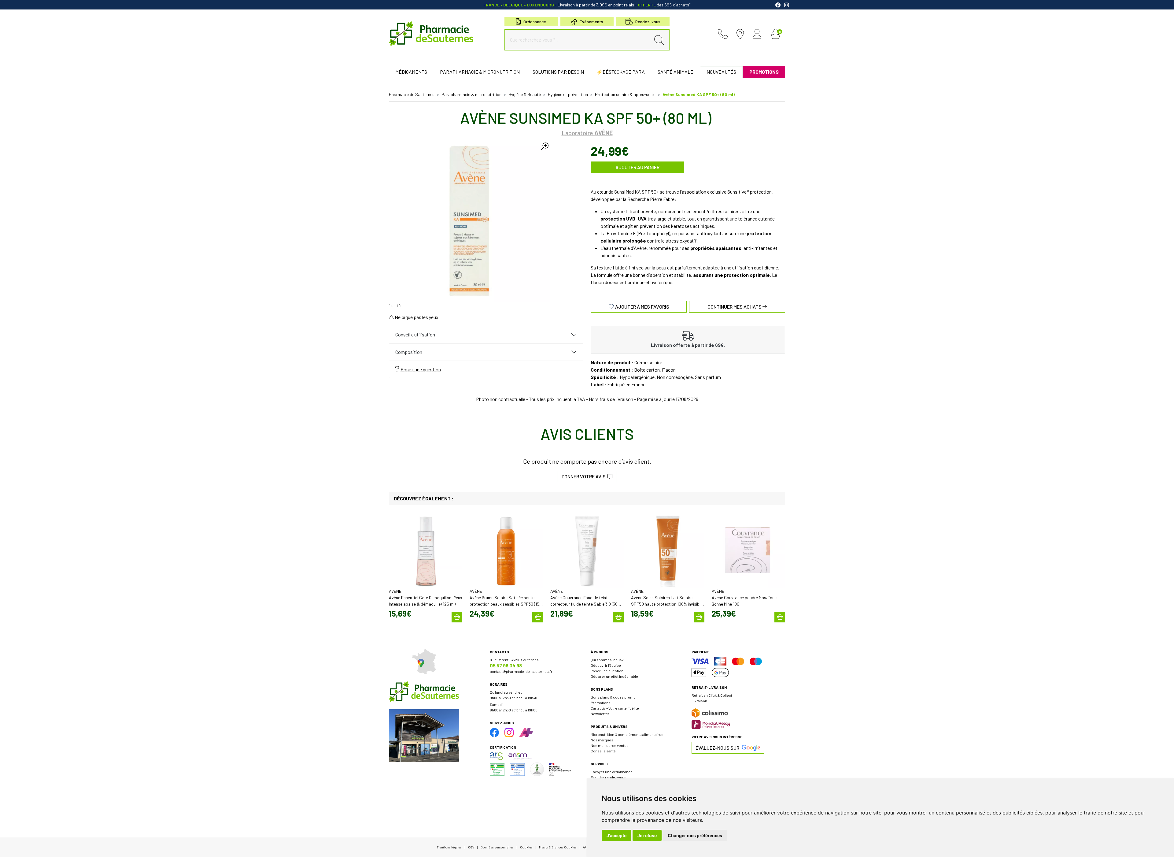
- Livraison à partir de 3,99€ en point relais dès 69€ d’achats (587, 4)
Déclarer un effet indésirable (614, 676)
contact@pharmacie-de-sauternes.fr (521, 671)
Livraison (699, 701)
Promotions (601, 702)
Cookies (526, 847)
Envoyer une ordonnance (612, 772)
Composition (408, 352)
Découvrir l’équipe (606, 665)
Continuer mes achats (734, 307)
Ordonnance (534, 21)
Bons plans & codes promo (613, 697)
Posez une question (421, 369)
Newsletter (600, 713)
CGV (471, 847)
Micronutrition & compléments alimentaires (627, 734)
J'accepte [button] (616, 835)
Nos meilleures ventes (610, 745)
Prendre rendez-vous (608, 777)
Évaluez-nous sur (717, 748)
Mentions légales (449, 847)
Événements (591, 21)
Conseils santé (603, 751)
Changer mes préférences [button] (695, 835)
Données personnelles (497, 847)
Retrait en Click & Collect (712, 695)
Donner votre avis (584, 476)
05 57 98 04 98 (506, 665)
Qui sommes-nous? (607, 660)
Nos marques (602, 740)
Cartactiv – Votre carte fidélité (615, 708)
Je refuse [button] (647, 835)
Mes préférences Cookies (558, 847)
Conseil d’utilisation (415, 334)
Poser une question (607, 671)
